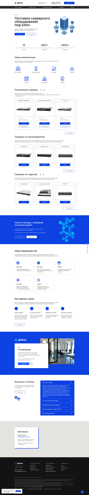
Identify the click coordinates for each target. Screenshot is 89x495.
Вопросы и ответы (64, 468)
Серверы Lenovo (33, 466)
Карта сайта (59, 488)
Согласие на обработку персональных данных (34, 488)
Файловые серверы (49, 468)
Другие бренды (33, 468)
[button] (69, 3)
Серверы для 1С (49, 465)
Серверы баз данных (49, 469)
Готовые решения (32, 7)
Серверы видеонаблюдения (51, 471)
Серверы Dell (32, 465)
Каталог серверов (18, 7)
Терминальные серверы (50, 466)
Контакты (72, 7)
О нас (62, 465)
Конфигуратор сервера (47, 7)
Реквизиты (63, 466)
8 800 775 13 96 (22, 435)
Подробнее (8, 492)
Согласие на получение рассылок (49, 488)
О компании (61, 7)
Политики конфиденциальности (37, 486)
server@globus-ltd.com (24, 436)
